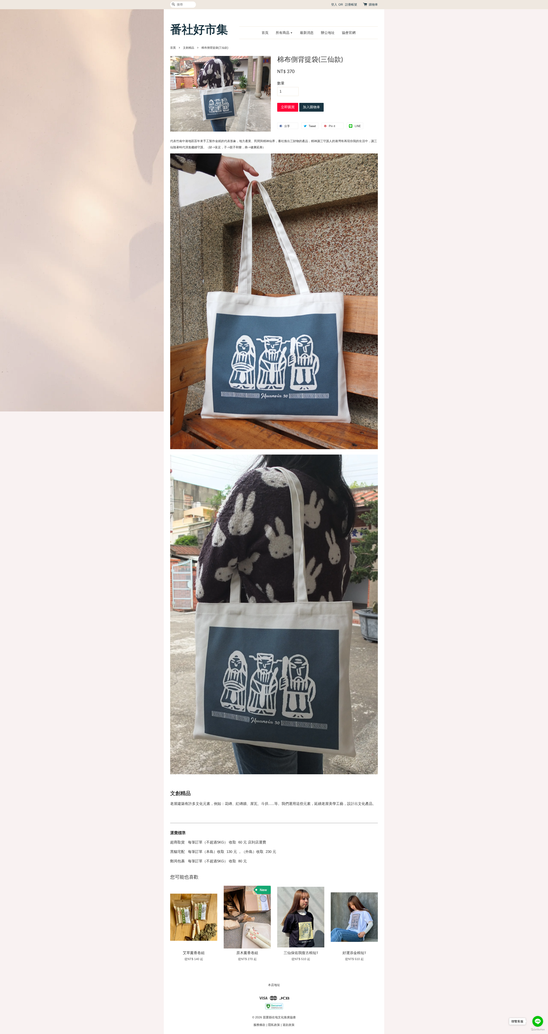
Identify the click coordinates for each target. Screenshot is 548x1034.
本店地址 (274, 985)
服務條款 (259, 1024)
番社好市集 (199, 29)
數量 (280, 83)
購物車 (373, 4)
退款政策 (289, 1024)
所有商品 (283, 33)
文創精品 (188, 47)
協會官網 (349, 33)
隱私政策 (274, 1024)
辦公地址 (328, 33)
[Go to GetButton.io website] (538, 1029)
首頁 (265, 33)
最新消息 (307, 33)
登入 (334, 4)
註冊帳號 (351, 4)
